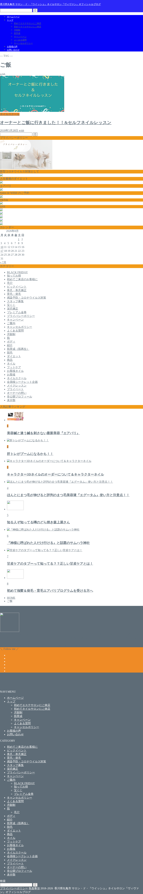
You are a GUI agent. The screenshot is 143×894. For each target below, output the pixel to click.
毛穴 (10, 282)
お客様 (11, 374)
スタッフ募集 (15, 301)
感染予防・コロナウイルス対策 (26, 297)
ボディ (11, 341)
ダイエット (14, 356)
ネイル (11, 363)
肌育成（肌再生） (18, 348)
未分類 (11, 400)
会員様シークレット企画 (22, 381)
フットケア (14, 367)
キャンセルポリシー (23, 43)
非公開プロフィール (19, 396)
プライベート (15, 389)
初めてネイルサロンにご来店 (27, 26)
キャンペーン (20, 36)
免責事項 (34, 888)
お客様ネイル (15, 370)
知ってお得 (14, 275)
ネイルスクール (17, 378)
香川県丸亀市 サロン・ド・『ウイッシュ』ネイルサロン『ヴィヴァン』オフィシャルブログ (50, 4)
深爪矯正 (12, 308)
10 (2, 247)
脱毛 (10, 352)
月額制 (17, 30)
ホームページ (13, 17)
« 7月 (3, 262)
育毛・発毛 (14, 293)
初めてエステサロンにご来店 (27, 23)
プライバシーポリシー (21, 315)
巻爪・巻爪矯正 (17, 290)
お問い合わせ (13, 50)
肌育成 (17, 33)
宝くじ (11, 304)
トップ (10, 20)
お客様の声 (12, 46)
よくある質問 (20, 40)
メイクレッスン (17, 385)
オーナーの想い (17, 392)
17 (2, 250)
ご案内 (11, 323)
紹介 (10, 345)
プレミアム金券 (17, 312)
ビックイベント (17, 286)
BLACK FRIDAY (17, 272)
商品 (10, 359)
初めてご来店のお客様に (22, 279)
